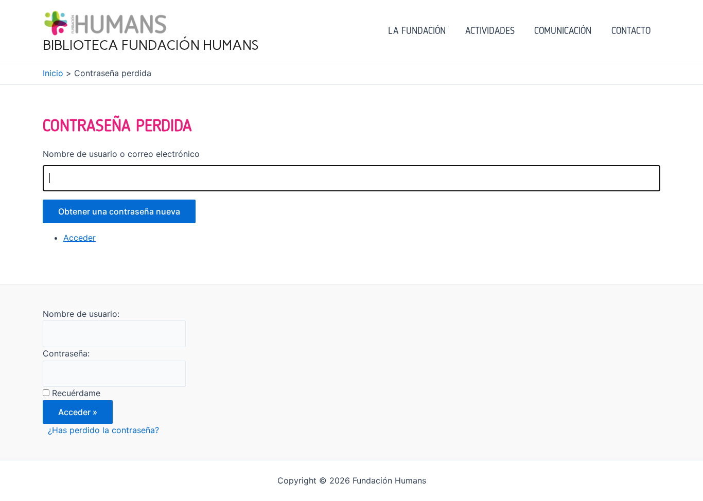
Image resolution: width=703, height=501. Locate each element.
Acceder (79, 237)
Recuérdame (76, 393)
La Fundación (417, 31)
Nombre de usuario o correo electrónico (121, 154)
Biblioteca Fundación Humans (151, 45)
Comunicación (562, 31)
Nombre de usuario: (81, 314)
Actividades (490, 31)
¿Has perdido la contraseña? (103, 430)
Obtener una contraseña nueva (119, 211)
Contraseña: (66, 353)
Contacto (631, 31)
